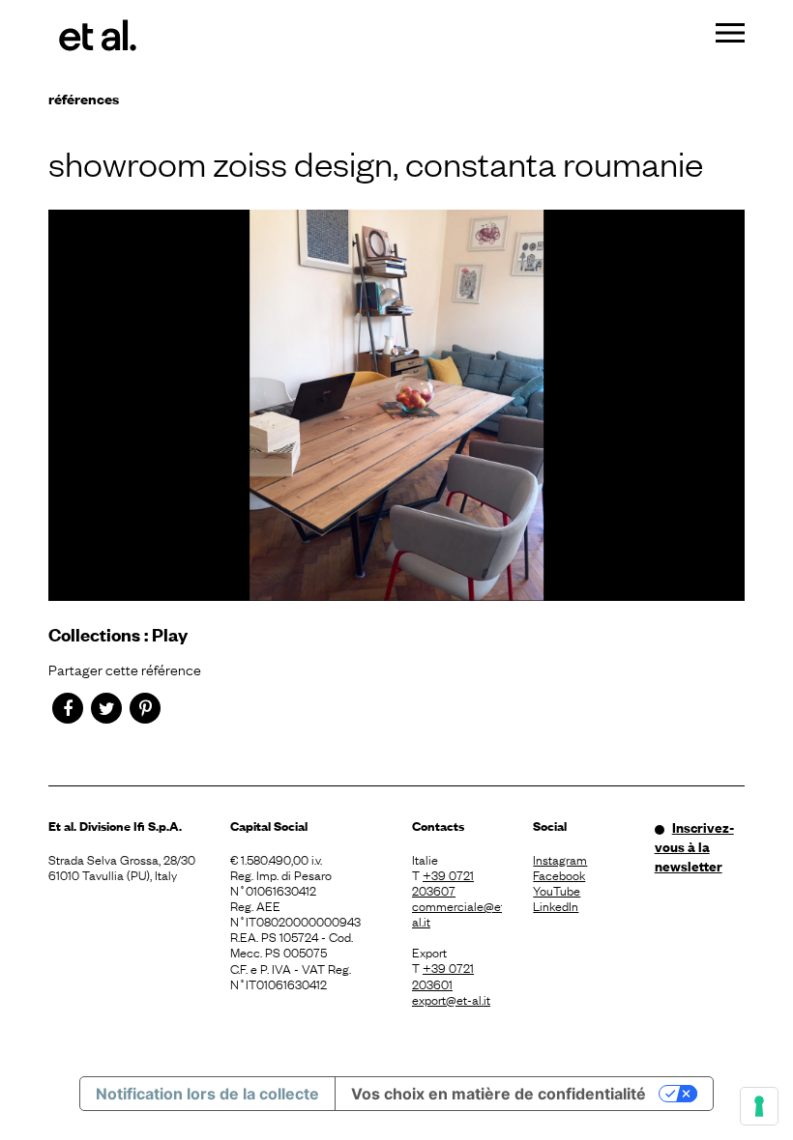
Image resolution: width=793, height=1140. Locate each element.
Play (170, 634)
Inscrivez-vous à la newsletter (694, 846)
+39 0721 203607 (443, 882)
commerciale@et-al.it (457, 913)
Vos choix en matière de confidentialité (498, 1093)
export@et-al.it (451, 999)
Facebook (559, 874)
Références (83, 98)
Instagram (560, 859)
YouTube (556, 890)
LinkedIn (555, 905)
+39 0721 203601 (443, 974)
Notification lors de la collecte (207, 1093)
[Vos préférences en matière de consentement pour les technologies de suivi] (759, 1106)
